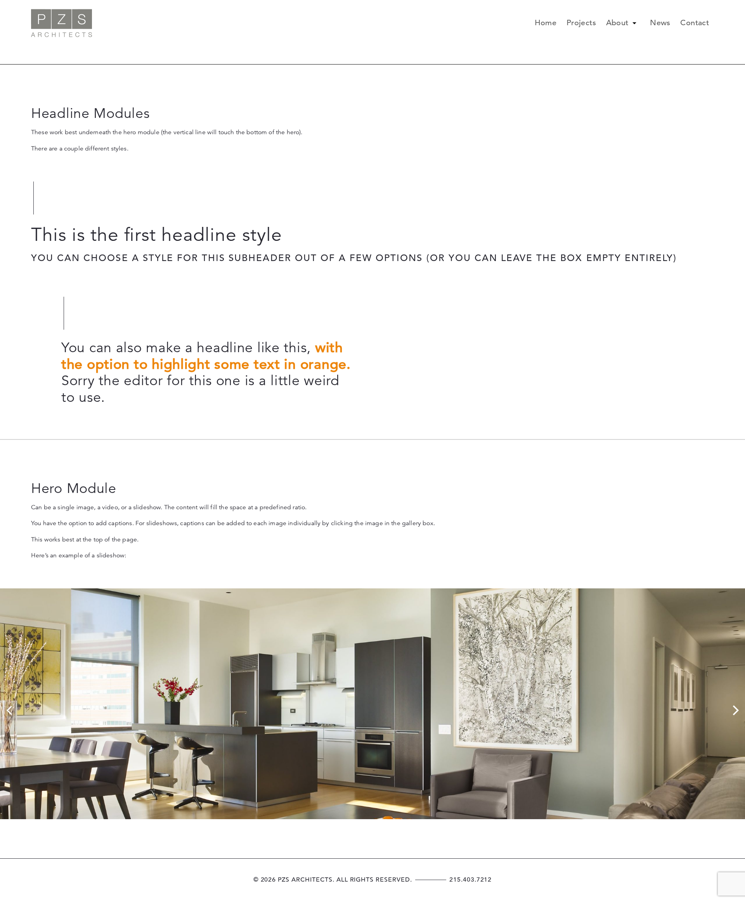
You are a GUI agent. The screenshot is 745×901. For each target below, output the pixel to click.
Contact (694, 23)
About (617, 23)
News (660, 23)
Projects (581, 23)
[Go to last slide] (9, 710)
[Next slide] (736, 710)
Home (546, 23)
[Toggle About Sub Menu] (634, 23)
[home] (61, 23)
